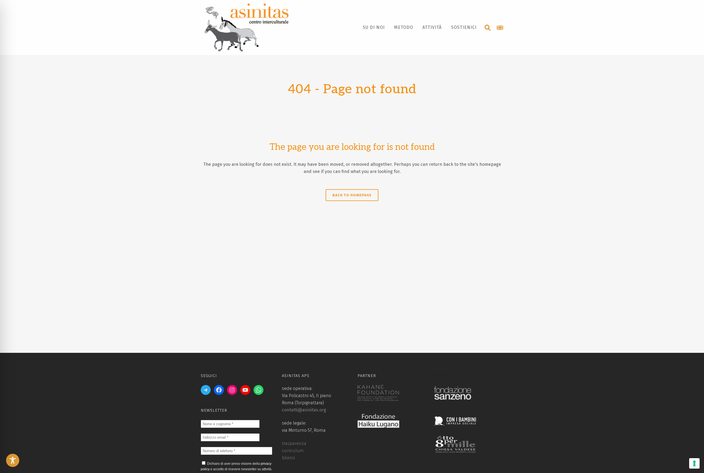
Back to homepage (352, 195)
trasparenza (294, 443)
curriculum (293, 450)
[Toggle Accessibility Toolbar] (13, 460)
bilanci (288, 457)
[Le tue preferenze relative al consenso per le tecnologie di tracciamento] (694, 463)
